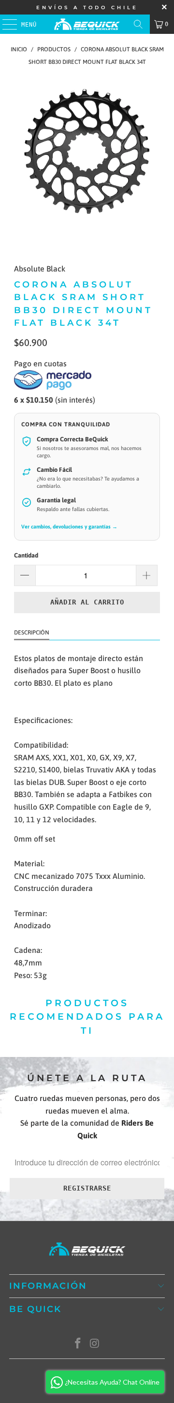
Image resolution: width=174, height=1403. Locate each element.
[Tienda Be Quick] (87, 24)
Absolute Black (39, 268)
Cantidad (26, 555)
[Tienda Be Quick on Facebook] (78, 1344)
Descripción (31, 632)
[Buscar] (138, 24)
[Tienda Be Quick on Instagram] (95, 1344)
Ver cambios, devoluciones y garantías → (69, 526)
